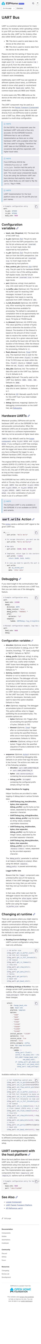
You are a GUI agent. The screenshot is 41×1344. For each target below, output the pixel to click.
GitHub (4, 1257)
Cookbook (5, 1243)
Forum (4, 1260)
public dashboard (26, 1301)
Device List (5, 1274)
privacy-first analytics (27, 1297)
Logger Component (13, 1202)
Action (8, 524)
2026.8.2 (21, 3)
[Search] (33, 3)
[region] (20, 551)
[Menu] (37, 3)
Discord (4, 1253)
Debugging (17, 408)
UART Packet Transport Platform (19, 1205)
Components (6, 1233)
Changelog (5, 1270)
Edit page (7, 1218)
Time (28, 352)
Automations (6, 1240)
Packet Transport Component (27, 107)
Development (6, 1277)
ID (17, 394)
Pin (21, 239)
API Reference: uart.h (14, 1208)
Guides (4, 1236)
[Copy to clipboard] (36, 206)
